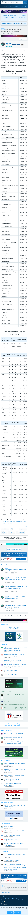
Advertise (9, 898)
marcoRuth (11, 676)
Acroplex (10, 870)
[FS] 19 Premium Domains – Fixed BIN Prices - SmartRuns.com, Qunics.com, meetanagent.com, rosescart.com (15, 648)
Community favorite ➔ (7, 802)
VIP (22, 44)
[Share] (24, 50)
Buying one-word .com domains (12, 835)
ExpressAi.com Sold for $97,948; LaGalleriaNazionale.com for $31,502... (16, 588)
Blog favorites (5, 851)
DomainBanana (13, 861)
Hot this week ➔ (5, 760)
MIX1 (10, 661)
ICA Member (9, 46)
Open (11, 23)
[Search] (26, 6)
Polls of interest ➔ (6, 730)
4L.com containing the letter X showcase (14, 775)
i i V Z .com (6, 701)
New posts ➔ (5, 644)
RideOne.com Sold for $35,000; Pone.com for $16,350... (16, 606)
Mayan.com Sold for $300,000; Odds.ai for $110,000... (15, 570)
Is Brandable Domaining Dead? (11, 779)
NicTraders (11, 671)
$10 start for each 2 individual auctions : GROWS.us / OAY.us (15, 704)
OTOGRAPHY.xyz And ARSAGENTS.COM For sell (15, 694)
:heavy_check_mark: (13, 44)
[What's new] (22, 6)
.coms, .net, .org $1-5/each (10, 674)
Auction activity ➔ (6, 691)
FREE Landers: (6, 23)
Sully (10, 808)
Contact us (3, 898)
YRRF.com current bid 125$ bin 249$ (13, 698)
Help (2, 901)
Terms (19, 899)
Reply (25, 526)
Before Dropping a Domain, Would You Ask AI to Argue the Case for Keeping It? (15, 665)
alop (10, 667)
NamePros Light (9, 896)
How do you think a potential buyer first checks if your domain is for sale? (12, 724)
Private (24, 23)
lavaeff (8, 651)
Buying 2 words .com (9, 826)
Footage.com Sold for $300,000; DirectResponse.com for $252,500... (16, 578)
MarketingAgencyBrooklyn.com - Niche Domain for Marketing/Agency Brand (14, 655)
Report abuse (15, 898)
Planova (9, 657)
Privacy (23, 899)
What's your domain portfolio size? (13, 737)
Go (25, 2)
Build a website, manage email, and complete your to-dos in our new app (14, 17)
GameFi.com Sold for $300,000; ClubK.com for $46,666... (16, 597)
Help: (15, 23)
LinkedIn (17, 627)
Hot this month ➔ (6, 824)
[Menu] (2, 6)
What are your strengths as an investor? (14, 733)
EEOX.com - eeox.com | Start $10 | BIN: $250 (15, 708)
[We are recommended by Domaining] (4, 904)
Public (18, 23)
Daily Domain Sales (13, 572)
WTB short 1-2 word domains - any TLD (14, 831)
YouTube (12, 628)
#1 (26, 50)
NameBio (4, 33)
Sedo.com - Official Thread (10, 670)
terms (20, 908)
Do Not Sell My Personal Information (9, 899)
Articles (16, 628)
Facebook (11, 627)
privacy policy (16, 908)
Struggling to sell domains (10, 839)
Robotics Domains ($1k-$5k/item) (12, 660)
